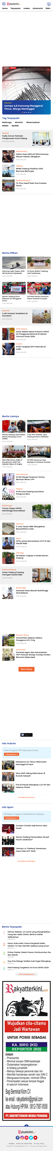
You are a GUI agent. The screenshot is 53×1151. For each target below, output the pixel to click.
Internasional (34, 122)
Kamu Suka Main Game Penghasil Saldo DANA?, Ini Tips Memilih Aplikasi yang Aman (28, 944)
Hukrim (19, 122)
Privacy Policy (39, 1143)
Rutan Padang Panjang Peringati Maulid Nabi (13, 573)
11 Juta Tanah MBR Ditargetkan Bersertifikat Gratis (30, 527)
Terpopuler (16, 8)
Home (5, 8)
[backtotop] (26, 1126)
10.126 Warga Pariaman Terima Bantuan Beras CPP (30, 478)
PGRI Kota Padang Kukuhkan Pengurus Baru (30, 492)
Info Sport (7, 807)
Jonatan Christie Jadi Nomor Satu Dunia (31, 826)
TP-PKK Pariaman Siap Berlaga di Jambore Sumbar (39, 461)
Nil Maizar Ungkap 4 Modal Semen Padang (32, 556)
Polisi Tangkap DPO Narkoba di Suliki (31, 347)
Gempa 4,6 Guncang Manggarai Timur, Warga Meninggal (23, 107)
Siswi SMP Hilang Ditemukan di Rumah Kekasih (30, 774)
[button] (22, 112)
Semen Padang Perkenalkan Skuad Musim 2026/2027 (32, 838)
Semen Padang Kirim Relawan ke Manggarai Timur (11, 298)
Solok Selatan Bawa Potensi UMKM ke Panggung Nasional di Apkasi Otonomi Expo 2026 (32, 334)
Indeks (27, 8)
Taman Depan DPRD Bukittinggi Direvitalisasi (13, 509)
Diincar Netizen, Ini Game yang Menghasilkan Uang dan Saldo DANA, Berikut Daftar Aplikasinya (29, 934)
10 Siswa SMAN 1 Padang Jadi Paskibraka (37, 272)
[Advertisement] (26, 37)
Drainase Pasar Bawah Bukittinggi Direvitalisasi (32, 591)
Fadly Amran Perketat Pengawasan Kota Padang (14, 137)
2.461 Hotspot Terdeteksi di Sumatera (14, 314)
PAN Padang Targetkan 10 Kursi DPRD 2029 (28, 967)
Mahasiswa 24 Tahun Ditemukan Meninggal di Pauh (31, 763)
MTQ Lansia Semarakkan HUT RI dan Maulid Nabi (33, 542)
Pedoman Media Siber (24, 1143)
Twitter (32, 1141)
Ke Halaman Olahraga (26, 861)
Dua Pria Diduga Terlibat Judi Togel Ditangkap (29, 961)
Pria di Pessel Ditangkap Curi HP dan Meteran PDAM (33, 786)
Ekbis (48, 8)
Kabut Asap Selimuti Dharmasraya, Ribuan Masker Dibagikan (32, 155)
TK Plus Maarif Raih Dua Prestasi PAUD (31, 184)
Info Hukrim (9, 743)
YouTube (37, 1141)
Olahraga (7, 122)
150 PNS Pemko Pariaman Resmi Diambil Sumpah (38, 297)
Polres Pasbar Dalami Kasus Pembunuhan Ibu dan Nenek (29, 953)
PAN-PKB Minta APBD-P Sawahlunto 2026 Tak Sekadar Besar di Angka (12, 462)
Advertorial (38, 8)
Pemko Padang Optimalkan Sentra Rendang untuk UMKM (13, 437)
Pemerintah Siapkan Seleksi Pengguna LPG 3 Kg (29, 639)
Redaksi (12, 1143)
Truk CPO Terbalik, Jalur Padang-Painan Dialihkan (38, 436)
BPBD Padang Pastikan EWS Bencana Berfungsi (29, 169)
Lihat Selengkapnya (26, 974)
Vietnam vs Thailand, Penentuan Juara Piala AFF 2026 (31, 849)
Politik (16, 126)
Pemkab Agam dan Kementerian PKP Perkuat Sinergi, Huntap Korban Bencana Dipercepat (33, 654)
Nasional (7, 103)
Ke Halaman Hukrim (26, 797)
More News (26, 669)
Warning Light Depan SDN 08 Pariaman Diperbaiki (13, 272)
